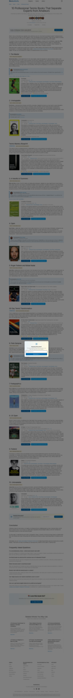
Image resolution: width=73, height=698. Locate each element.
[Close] (47, 342)
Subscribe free (36, 354)
